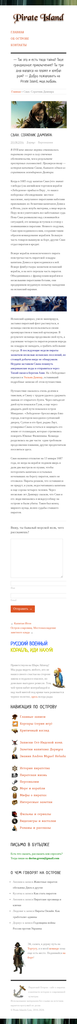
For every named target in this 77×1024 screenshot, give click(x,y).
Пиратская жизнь (33, 775)
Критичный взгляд (34, 730)
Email (13, 600)
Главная (17, 32)
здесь (34, 696)
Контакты (19, 45)
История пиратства (35, 768)
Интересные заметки (36, 802)
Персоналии (45, 142)
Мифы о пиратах (33, 795)
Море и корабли (32, 788)
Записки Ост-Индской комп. (41, 742)
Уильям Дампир (33, 377)
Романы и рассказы (35, 828)
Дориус (31, 142)
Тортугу (32, 948)
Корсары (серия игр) (36, 723)
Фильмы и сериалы (35, 814)
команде (54, 948)
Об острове (20, 38)
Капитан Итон (22, 623)
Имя (13, 588)
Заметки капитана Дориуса (41, 749)
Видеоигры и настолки (38, 821)
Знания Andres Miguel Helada (43, 756)
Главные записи (33, 716)
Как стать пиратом (45, 893)
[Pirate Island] (38, 17)
